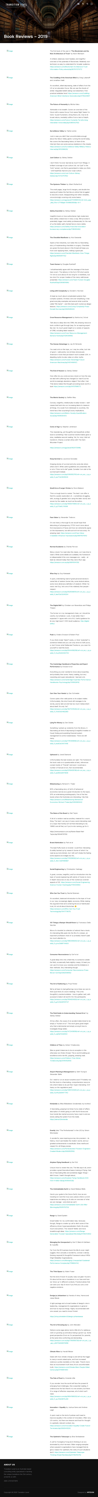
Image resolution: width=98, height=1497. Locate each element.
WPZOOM (90, 1492)
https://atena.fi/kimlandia (59, 1119)
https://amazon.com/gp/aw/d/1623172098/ (65, 448)
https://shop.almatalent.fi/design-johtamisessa (66, 1316)
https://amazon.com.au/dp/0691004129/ (64, 562)
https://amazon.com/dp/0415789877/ (67, 386)
